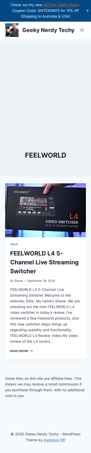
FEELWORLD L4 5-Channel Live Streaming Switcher (44, 262)
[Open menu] (82, 30)
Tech (14, 244)
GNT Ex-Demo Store (60, 5)
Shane (18, 280)
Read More (21, 351)
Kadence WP (55, 440)
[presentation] (45, 210)
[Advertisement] (45, 86)
